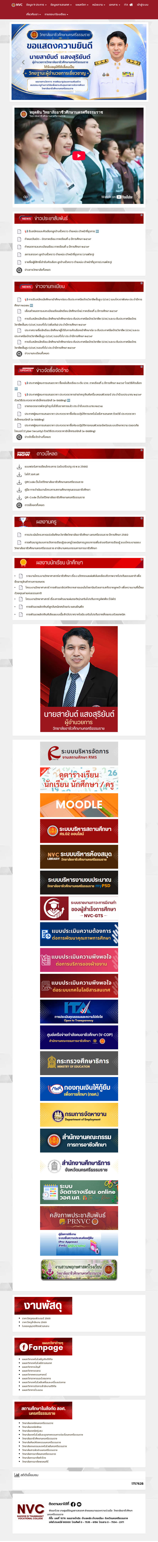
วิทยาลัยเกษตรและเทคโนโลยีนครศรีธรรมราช (44, 1441)
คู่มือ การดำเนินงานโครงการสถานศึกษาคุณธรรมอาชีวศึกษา (57, 484)
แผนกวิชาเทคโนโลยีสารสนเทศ (37, 1358)
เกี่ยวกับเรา (32, 14)
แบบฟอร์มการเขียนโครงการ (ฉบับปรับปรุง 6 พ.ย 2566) (56, 461)
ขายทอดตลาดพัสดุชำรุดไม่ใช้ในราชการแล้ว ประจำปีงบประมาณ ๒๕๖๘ (63, 401)
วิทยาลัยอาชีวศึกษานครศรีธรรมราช (39, 1433)
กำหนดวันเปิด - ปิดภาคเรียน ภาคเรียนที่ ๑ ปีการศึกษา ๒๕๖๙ (57, 234)
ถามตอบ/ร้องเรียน (55, 14)
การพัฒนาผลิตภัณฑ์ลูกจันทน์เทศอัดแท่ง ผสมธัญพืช (55, 602)
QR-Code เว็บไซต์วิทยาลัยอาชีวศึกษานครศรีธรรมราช (54, 492)
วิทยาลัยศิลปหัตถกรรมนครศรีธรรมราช (41, 1437)
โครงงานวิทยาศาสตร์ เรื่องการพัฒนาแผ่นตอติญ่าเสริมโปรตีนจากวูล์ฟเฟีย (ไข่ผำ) (71, 594)
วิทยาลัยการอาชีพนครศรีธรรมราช (39, 1449)
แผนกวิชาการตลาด (31, 1366)
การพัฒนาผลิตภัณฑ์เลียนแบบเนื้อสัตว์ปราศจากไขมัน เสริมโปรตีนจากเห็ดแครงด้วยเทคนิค (75, 609)
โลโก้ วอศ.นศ (31, 469)
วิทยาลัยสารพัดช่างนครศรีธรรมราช (39, 1445)
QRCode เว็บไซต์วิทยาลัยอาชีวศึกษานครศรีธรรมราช (53, 477)
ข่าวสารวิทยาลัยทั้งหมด (37, 265)
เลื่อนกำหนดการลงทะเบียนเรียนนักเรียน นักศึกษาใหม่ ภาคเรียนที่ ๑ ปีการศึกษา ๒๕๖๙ (71, 306)
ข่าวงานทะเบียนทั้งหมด (36, 348)
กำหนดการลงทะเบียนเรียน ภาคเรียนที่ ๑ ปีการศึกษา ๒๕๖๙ (56, 242)
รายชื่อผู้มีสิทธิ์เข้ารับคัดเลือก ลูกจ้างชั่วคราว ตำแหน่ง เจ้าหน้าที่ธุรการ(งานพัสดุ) (68, 257)
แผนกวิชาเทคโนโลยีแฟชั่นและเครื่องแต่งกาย (44, 1377)
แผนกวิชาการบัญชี (31, 1362)
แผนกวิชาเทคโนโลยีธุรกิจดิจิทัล (37, 1354)
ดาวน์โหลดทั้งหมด (34, 500)
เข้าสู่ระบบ (142, 5)
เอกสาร (113, 5)
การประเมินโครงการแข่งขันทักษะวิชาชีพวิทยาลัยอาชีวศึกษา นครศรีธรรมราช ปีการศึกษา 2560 (76, 530)
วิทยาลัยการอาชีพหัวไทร (34, 1452)
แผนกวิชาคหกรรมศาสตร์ (34, 1369)
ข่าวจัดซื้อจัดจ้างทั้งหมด (37, 432)
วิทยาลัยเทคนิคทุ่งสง (32, 1425)
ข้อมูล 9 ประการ (35, 5)
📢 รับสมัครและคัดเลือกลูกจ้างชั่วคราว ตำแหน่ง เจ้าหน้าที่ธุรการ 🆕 (61, 226)
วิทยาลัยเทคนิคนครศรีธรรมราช (37, 1418)
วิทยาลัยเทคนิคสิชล (31, 1422)
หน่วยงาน (97, 5)
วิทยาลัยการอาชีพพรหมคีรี (35, 1456)
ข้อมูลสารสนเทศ (60, 5)
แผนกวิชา (81, 5)
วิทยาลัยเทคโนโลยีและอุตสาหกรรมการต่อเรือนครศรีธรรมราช (52, 1429)
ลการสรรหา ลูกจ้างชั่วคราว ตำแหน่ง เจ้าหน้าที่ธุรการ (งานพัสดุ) (59, 249)
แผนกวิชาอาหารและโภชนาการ (36, 1373)
